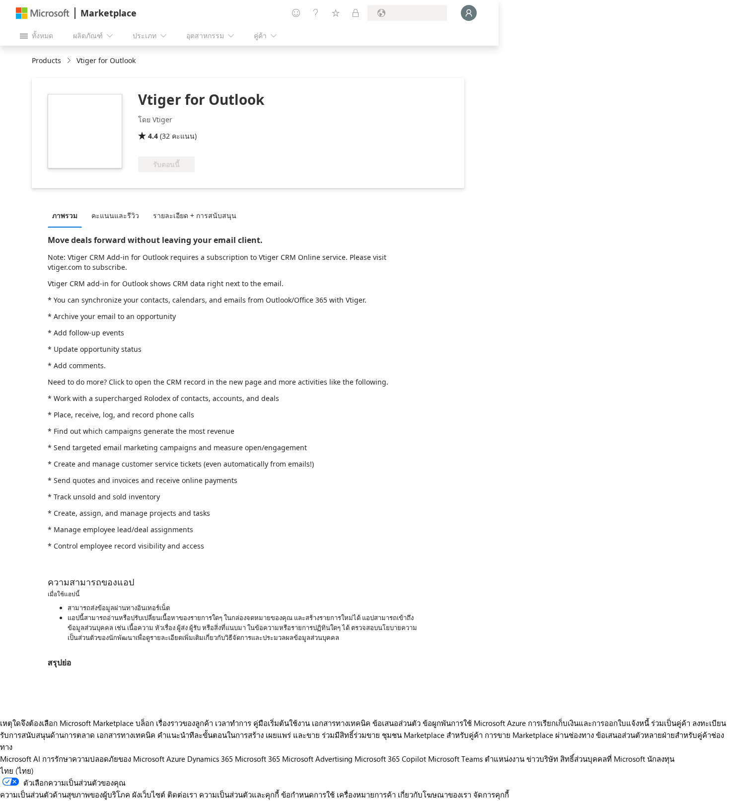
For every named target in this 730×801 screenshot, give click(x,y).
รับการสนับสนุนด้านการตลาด (47, 735)
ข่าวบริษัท (542, 759)
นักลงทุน (660, 759)
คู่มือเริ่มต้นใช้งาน (281, 723)
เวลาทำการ (233, 723)
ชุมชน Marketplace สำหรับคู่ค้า (432, 735)
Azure (175, 759)
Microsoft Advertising (317, 759)
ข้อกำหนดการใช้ (308, 795)
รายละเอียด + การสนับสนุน (194, 215)
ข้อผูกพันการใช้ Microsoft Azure (475, 723)
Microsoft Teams (455, 759)
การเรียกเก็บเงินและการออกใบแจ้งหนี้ (588, 723)
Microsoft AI (20, 759)
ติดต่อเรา (182, 795)
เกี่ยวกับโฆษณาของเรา (434, 795)
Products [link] (46, 60)
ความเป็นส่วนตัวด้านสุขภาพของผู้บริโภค (65, 795)
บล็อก (145, 723)
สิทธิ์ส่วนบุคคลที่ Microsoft (602, 759)
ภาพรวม (64, 215)
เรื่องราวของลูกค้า (184, 723)
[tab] (67, 215)
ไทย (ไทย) (17, 771)
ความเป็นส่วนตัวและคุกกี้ (239, 795)
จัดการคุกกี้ (491, 795)
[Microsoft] (43, 13)
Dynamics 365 (210, 759)
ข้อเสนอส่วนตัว (396, 723)
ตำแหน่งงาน (504, 759)
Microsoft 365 (257, 759)
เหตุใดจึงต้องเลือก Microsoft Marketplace (67, 723)
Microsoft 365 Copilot (390, 759)
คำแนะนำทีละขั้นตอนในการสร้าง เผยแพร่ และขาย (238, 735)
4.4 (153, 136)
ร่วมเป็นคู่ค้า (670, 723)
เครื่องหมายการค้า (366, 795)
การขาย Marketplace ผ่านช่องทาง (539, 735)
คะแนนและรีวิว (115, 215)
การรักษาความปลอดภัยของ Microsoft (103, 759)
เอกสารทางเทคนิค (341, 723)
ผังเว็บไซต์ (148, 795)
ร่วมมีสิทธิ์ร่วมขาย (351, 735)
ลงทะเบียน (709, 723)
